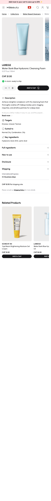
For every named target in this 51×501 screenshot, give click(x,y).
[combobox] (31, 7)
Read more (6, 116)
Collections (15, 14)
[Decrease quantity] (6, 88)
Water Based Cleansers (32, 14)
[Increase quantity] (13, 88)
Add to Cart (31, 88)
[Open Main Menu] (3, 7)
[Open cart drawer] (47, 7)
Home (4, 14)
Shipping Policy (19, 190)
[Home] (13, 7)
